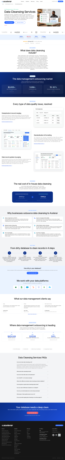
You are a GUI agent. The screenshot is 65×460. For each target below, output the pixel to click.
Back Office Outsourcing (5, 437)
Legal (15, 442)
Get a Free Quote (9, 22)
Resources (32, 1)
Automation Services (5, 440)
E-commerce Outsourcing (5, 432)
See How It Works (20, 22)
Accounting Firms (16, 453)
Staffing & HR (16, 436)
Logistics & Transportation (18, 443)
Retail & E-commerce (17, 433)
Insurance (15, 447)
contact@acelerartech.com (56, 432)
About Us (28, 430)
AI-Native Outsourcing (5, 439)
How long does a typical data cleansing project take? (28, 384)
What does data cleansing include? (24, 371)
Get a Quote (60, 1)
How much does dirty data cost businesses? (26, 374)
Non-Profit (15, 446)
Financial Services (16, 440)
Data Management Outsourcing (6, 433)
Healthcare (15, 437)
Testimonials (28, 436)
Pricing (37, 1)
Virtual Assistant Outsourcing (6, 436)
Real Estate (15, 439)
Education (15, 432)
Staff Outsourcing (4, 443)
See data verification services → (39, 143)
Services (22, 1)
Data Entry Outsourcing (5, 430)
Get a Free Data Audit (32, 273)
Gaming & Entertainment (17, 430)
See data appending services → (7, 165)
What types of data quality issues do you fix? (26, 394)
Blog (27, 432)
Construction (16, 450)
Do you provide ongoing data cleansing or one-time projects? (29, 397)
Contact (41, 1)
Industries (27, 1)
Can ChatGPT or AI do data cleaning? (24, 377)
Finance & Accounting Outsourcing (6, 442)
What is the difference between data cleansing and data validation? (30, 381)
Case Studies (29, 437)
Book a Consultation (59, 425)
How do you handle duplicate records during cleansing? (28, 390)
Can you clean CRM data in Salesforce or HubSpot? (27, 387)
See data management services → (7, 121)
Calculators (28, 433)
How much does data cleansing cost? (24, 362)
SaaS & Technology (17, 449)
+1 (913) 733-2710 (54, 1)
